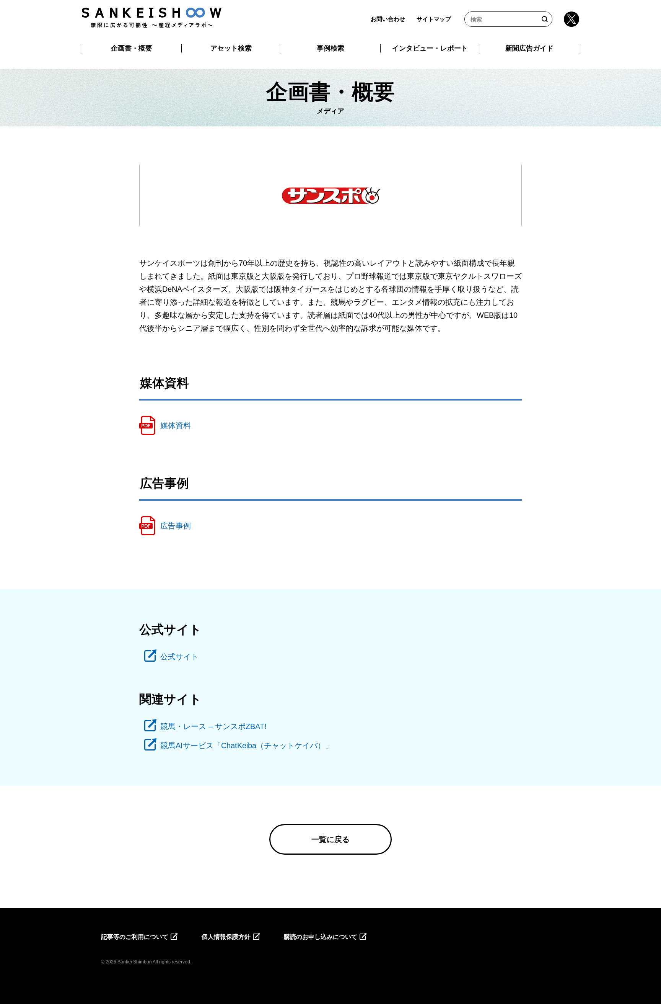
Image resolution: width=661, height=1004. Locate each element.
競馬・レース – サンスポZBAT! (213, 726)
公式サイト (179, 656)
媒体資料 (175, 425)
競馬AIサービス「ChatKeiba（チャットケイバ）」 (246, 745)
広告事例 (175, 526)
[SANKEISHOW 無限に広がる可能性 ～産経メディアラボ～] (151, 18)
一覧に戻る (330, 839)
